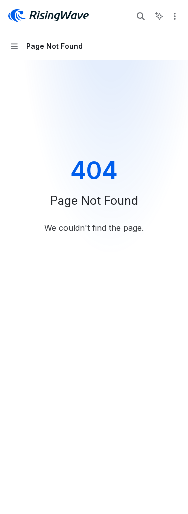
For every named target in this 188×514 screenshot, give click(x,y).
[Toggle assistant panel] (159, 16)
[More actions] (175, 16)
